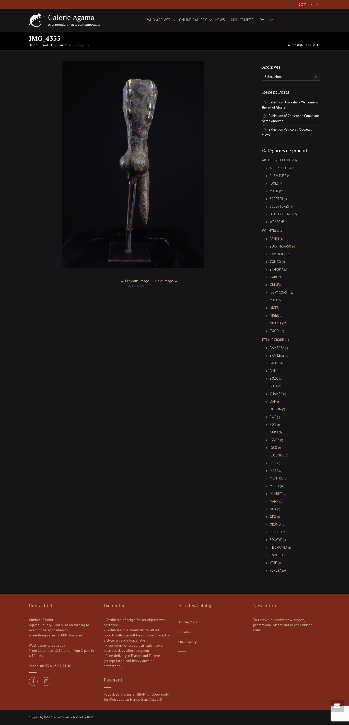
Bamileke (277, 355)
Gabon (275, 277)
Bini (273, 371)
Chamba (276, 394)
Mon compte (242, 19)
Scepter (276, 199)
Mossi (274, 486)
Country (269, 231)
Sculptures (279, 206)
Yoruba (275, 570)
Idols (274, 183)
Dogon (275, 409)
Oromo (275, 524)
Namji (274, 501)
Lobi (273, 463)
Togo (274, 331)
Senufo (276, 532)
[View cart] (262, 20)
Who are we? (159, 19)
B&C (90, 717)
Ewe (273, 417)
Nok (273, 509)
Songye (276, 540)
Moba (274, 470)
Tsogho (276, 555)
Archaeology (281, 168)
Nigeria (275, 323)
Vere (273, 563)
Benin (274, 239)
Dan (273, 401)
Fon (273, 424)
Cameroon (278, 254)
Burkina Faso (280, 246)
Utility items (281, 214)
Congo (275, 262)
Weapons (277, 222)
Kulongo (277, 455)
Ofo (273, 517)
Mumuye (276, 494)
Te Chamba (278, 547)
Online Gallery (193, 19)
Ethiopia (276, 269)
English (309, 4)
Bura (273, 386)
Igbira (274, 440)
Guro (274, 432)
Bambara (277, 348)
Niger (274, 308)
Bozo (274, 378)
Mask (274, 191)
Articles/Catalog (277, 160)
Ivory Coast (279, 292)
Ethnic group (273, 340)
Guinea (275, 285)
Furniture (278, 176)
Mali (273, 300)
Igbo (273, 447)
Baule (275, 363)
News (220, 19)
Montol (276, 478)
